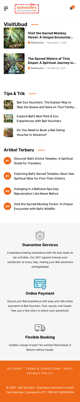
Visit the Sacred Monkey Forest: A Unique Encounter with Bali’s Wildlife (49, 37)
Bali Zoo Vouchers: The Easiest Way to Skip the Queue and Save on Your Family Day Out (45, 107)
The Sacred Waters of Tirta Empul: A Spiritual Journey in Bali (50, 63)
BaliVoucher (37, 42)
